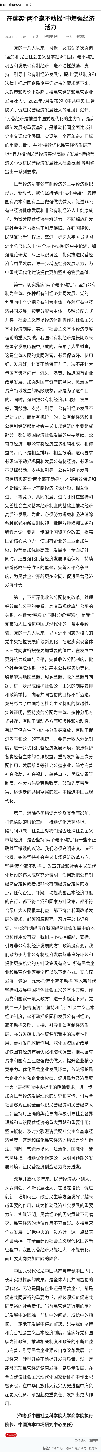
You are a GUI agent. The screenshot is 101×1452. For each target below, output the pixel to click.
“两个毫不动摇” (62, 1448)
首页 (3, 5)
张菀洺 (93, 1448)
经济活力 (81, 1448)
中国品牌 (15, 5)
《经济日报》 (51, 37)
